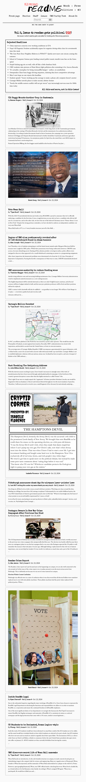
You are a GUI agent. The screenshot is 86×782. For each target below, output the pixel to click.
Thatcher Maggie (16, 273)
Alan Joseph (14, 242)
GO (50, 20)
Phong (12, 727)
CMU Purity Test (58, 16)
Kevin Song (32, 200)
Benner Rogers (15, 100)
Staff (35, 16)
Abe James (14, 563)
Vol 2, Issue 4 (28, 100)
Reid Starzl (32, 687)
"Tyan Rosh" (14, 212)
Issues (44, 16)
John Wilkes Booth (17, 368)
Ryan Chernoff (15, 699)
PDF (68, 33)
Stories (26, 16)
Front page (14, 16)
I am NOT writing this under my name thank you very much (31, 485)
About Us (73, 16)
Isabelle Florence (32, 473)
